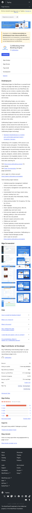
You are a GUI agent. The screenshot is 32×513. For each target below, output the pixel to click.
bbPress (4, 483)
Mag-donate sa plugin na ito (9, 443)
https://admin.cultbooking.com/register (12, 176)
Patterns (19, 460)
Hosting (3, 457)
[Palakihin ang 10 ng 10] (28, 294)
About (3, 452)
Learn (3, 465)
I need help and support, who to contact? (12, 334)
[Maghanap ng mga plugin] (17, 17)
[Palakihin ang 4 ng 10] (13, 286)
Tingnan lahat (27, 418)
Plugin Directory (5, 6)
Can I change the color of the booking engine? (7, 329)
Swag (19, 473)
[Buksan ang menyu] (29, 2)
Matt (3, 480)
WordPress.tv (5, 473)
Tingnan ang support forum (8, 430)
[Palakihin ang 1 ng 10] (13, 248)
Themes (19, 455)
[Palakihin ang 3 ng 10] (13, 266)
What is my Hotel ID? (7, 319)
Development (6, 71)
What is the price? (6, 324)
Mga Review (6, 64)
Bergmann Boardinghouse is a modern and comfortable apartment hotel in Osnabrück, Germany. (14, 137)
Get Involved (20, 465)
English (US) (28, 382)
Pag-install (6, 68)
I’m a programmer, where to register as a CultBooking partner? (10, 339)
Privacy (3, 460)
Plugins (19, 457)
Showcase (19, 452)
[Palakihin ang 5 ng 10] (13, 302)
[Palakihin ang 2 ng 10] (13, 257)
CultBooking (15, 50)
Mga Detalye (6, 60)
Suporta (5, 75)
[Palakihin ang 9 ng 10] (28, 283)
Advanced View (5, 393)
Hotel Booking (27, 389)
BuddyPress (5, 486)
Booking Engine (26, 386)
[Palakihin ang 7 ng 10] (28, 259)
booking (20, 386)
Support (3, 468)
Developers (4, 470)
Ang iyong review (6, 418)
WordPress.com (6, 478)
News (3, 455)
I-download (5, 54)
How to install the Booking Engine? (11, 315)
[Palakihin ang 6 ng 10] (28, 248)
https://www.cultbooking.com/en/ (13, 164)
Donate (19, 470)
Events (19, 468)
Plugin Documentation (10, 168)
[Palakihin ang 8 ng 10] (28, 271)
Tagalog (7, 492)
